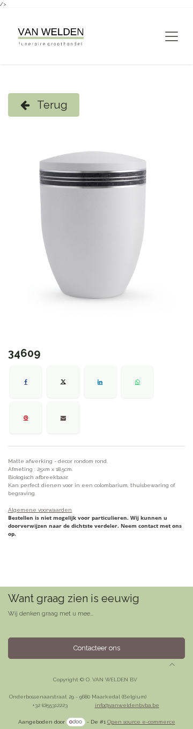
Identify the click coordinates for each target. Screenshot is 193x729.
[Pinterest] (26, 417)
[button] (172, 664)
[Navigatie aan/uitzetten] (171, 36)
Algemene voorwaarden (40, 510)
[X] (63, 382)
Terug (51, 104)
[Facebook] (26, 382)
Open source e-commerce (141, 722)
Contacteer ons (96, 648)
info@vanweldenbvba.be (127, 705)
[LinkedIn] (100, 382)
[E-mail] (63, 417)
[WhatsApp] (137, 382)
